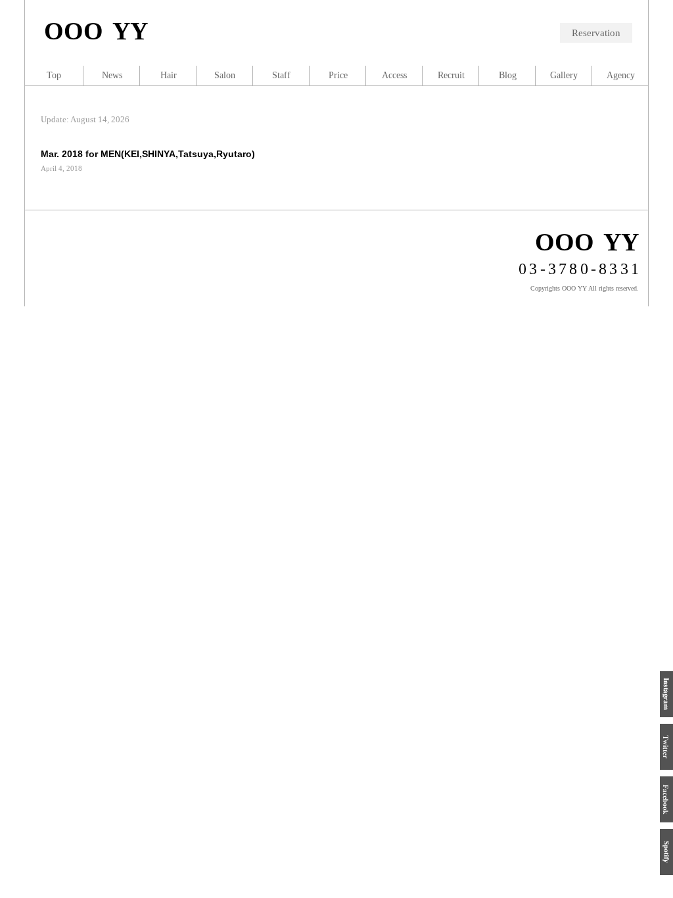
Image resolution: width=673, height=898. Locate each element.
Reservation (596, 33)
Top (54, 75)
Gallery (564, 75)
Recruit (451, 75)
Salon (224, 75)
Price (338, 75)
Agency (621, 75)
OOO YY (96, 31)
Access (394, 75)
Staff (281, 75)
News (112, 75)
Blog (508, 75)
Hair (168, 75)
